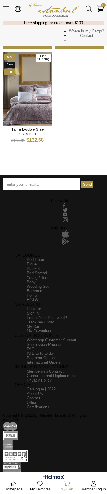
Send (87, 184)
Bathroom (35, 291)
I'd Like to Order (40, 353)
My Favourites (39, 331)
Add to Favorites (21, 114)
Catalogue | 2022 (41, 389)
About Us (35, 393)
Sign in (33, 313)
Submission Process (44, 344)
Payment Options (42, 358)
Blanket (33, 268)
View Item (34, 114)
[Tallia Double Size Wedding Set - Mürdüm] (27, 89)
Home (32, 295)
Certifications (38, 407)
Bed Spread (37, 273)
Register (34, 309)
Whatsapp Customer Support (51, 340)
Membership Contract (45, 371)
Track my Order (40, 322)
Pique (32, 264)
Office (32, 402)
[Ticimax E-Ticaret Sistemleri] (53, 478)
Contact (86, 35)
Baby (31, 282)
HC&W (32, 300)
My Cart (33, 326)
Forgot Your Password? (47, 317)
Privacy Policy (39, 380)
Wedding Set (38, 286)
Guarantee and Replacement (51, 375)
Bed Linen (35, 259)
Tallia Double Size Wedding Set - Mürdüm (27, 129)
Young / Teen (38, 277)
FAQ (30, 349)
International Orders (44, 362)
